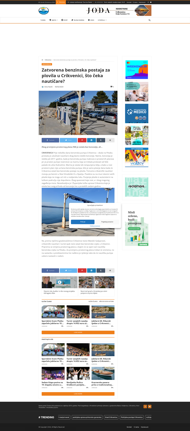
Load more (78, 332)
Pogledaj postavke (107, 222)
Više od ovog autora (106, 301)
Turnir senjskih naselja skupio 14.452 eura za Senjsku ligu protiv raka (106, 2)
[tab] (93, 301)
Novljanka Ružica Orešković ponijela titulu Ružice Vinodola (77, 383)
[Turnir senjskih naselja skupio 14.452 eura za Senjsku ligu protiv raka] (78, 311)
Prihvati (82, 222)
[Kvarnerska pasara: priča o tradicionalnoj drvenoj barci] (103, 373)
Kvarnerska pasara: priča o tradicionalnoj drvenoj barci (102, 383)
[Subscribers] (150, 2)
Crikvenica (48, 60)
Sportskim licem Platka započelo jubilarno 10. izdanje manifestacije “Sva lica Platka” (52, 322)
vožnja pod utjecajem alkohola (144, 417)
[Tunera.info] (44, 10)
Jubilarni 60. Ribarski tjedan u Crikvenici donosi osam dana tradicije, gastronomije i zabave (103, 322)
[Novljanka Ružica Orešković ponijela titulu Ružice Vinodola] (78, 373)
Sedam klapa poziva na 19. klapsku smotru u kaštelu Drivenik (52, 383)
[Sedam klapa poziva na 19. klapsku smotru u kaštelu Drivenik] (53, 373)
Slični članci (93, 301)
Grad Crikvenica (98, 417)
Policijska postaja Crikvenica (118, 417)
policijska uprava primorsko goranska (74, 417)
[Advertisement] (95, 38)
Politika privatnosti (95, 226)
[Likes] (148, 2)
